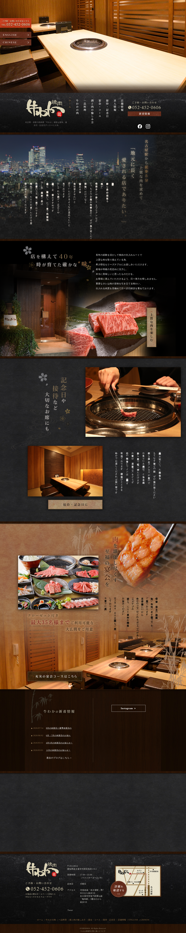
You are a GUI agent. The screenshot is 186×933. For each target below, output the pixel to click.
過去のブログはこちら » (58, 758)
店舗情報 (122, 920)
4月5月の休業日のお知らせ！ (59, 743)
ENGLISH (133, 920)
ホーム (40, 920)
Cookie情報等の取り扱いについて (93, 931)
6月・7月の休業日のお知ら (58, 736)
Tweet (70, 910)
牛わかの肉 (51, 920)
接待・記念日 (109, 920)
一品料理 (63, 920)
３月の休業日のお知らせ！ (58, 750)
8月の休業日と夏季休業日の (59, 728)
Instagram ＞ (128, 708)
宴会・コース (94, 920)
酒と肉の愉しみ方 (77, 920)
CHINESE (145, 920)
